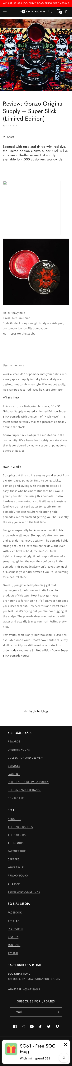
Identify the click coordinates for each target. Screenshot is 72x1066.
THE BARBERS (17, 835)
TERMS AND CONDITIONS (24, 891)
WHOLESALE (16, 867)
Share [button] (10, 136)
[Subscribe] (58, 1012)
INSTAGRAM (15, 928)
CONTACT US (16, 798)
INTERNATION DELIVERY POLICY (28, 782)
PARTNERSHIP (17, 851)
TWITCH (13, 953)
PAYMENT (14, 774)
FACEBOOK (15, 912)
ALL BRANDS (16, 843)
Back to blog (38, 711)
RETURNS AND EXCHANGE (24, 790)
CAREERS (13, 859)
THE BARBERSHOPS (20, 827)
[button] (5, 11)
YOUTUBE (14, 945)
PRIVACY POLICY (18, 875)
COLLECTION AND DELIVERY (26, 757)
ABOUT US (14, 819)
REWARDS (14, 741)
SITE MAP (14, 883)
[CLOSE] (65, 1044)
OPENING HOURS (19, 749)
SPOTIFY (13, 937)
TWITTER (13, 920)
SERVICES (14, 765)
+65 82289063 (31, 989)
